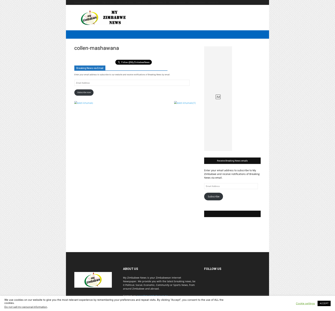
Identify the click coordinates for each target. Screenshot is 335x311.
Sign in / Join (108, 2)
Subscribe (213, 196)
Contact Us (213, 2)
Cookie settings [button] (305, 303)
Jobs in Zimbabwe (177, 2)
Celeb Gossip (142, 2)
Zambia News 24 (158, 2)
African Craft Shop (125, 2)
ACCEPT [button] (324, 303)
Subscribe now (84, 92)
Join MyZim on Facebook (232, 214)
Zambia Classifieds (197, 2)
